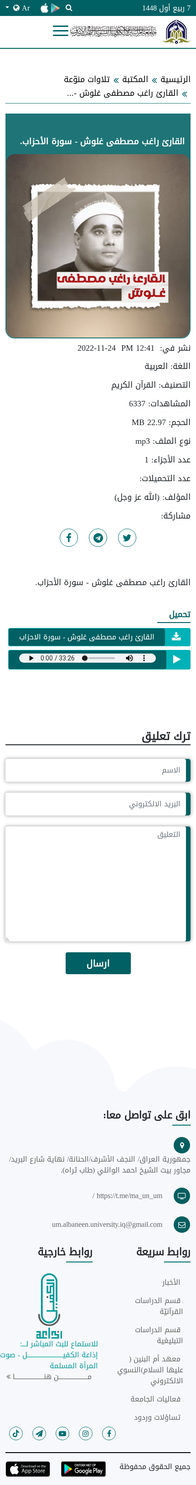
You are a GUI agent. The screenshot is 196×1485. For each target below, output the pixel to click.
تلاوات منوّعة (87, 79)
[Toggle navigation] (60, 31)
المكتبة (135, 79)
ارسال (98, 963)
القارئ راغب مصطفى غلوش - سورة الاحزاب (87, 637)
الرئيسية (175, 79)
